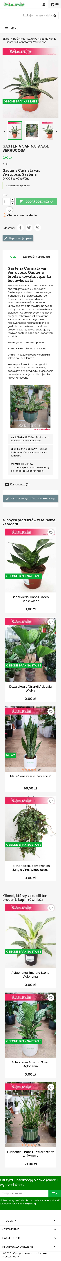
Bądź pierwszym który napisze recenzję (33, 498)
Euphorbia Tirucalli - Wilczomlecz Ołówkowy (30, 1154)
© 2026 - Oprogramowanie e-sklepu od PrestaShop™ (25, 1254)
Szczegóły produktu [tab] (36, 256)
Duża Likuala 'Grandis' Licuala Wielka (30, 688)
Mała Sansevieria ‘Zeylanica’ (30, 776)
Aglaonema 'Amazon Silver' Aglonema (30, 1064)
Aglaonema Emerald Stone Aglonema (30, 974)
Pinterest (37, 227)
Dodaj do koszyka (36, 201)
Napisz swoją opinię (20, 238)
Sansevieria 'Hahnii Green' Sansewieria (30, 599)
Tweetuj (29, 227)
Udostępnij (20, 227)
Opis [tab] (13, 256)
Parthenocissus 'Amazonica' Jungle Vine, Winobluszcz (30, 868)
